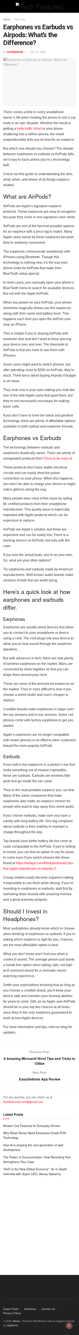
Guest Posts (11, 1309)
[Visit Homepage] (39, 6)
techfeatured (15, 52)
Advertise (30, 1309)
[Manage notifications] (69, 1325)
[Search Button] (74, 6)
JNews (16, 1321)
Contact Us (48, 1309)
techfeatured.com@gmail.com (23, 1102)
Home (6, 19)
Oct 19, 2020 (38, 52)
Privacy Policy (12, 1313)
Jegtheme (12, 1325)
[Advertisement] (39, 1222)
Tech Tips (20, 19)
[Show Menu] (5, 6)
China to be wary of (57, 458)
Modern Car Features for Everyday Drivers (31, 1126)
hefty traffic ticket (29, 128)
